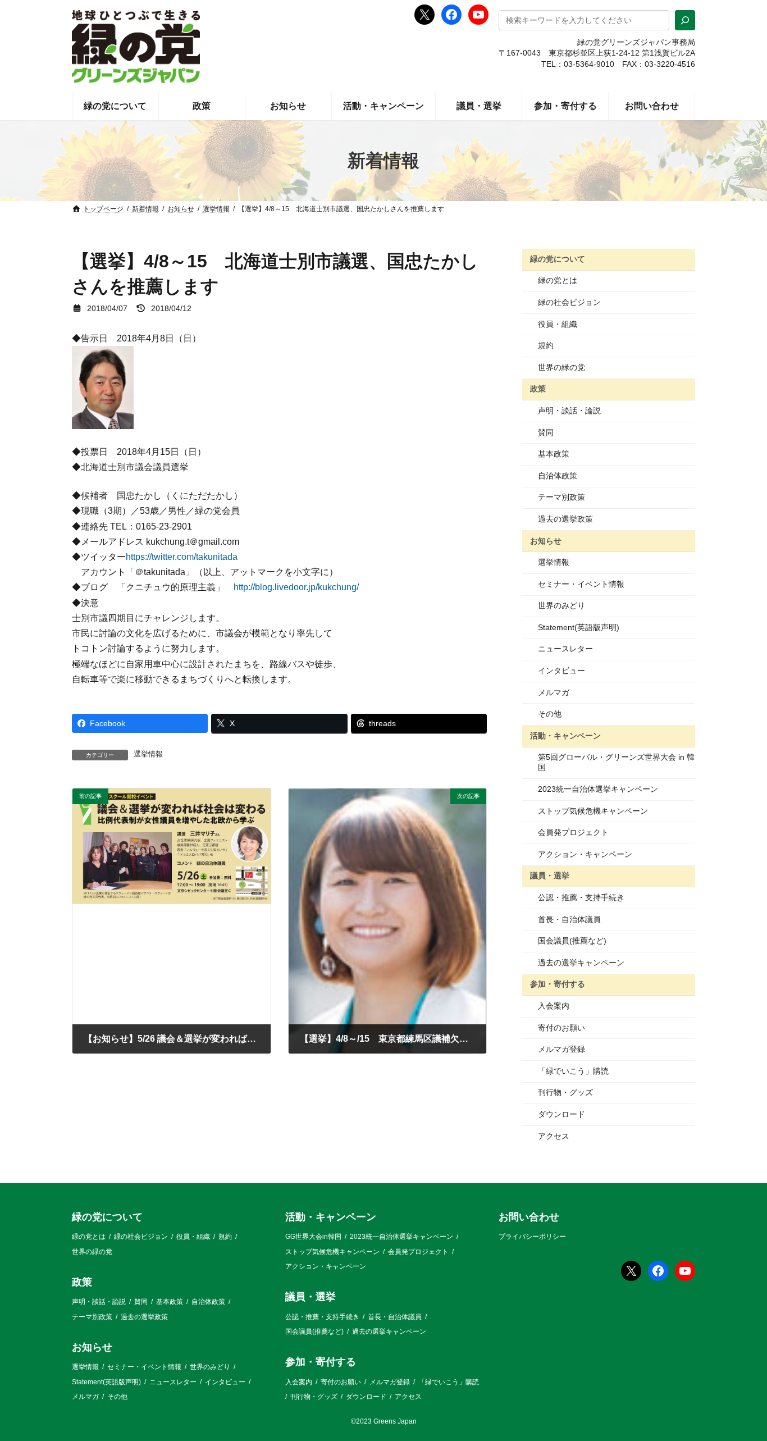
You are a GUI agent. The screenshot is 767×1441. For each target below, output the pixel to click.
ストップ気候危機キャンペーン (593, 810)
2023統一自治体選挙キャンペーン (598, 789)
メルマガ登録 (561, 1049)
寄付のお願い (561, 1027)
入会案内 (553, 1005)
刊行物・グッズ (565, 1092)
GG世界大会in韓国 (313, 1237)
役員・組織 (557, 324)
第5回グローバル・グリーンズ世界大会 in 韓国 (616, 762)
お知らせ (545, 540)
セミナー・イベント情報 (581, 584)
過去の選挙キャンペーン (581, 962)
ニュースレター (565, 648)
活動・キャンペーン (565, 735)
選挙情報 (148, 754)
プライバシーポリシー (532, 1237)
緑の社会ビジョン (569, 302)
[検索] (685, 20)
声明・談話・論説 (569, 410)
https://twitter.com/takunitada (182, 557)
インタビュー (561, 670)
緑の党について (557, 258)
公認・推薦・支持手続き (581, 897)
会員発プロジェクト (573, 832)
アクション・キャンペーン (585, 854)
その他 (549, 713)
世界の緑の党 (561, 367)
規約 (546, 345)
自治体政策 (557, 475)
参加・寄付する (557, 983)
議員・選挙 (549, 875)
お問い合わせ (529, 1217)
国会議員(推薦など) (572, 940)
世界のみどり (561, 605)
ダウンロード (561, 1114)
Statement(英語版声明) (578, 627)
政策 (538, 388)
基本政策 (553, 453)
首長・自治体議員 (569, 919)
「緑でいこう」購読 (573, 1070)
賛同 (546, 432)
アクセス (553, 1136)
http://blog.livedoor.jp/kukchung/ (296, 587)
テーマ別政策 (561, 497)
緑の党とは (557, 280)
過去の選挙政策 (565, 518)
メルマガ (553, 692)
